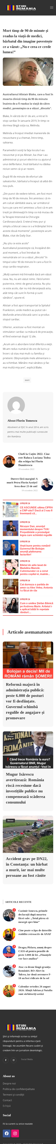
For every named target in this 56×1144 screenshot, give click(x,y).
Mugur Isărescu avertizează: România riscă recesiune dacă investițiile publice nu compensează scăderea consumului (25, 788)
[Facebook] (7, 1133)
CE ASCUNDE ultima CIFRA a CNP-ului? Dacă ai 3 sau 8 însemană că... (36, 510)
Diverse (10, 646)
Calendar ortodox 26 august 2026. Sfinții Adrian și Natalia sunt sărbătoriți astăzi (35, 990)
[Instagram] (13, 1060)
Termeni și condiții (13, 1094)
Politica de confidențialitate (19, 1089)
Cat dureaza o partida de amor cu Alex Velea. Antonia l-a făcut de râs (36, 587)
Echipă (7, 1106)
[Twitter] (6, 1060)
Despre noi (9, 1083)
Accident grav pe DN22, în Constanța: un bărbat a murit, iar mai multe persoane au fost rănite (27, 867)
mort (27, 380)
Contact (8, 1100)
